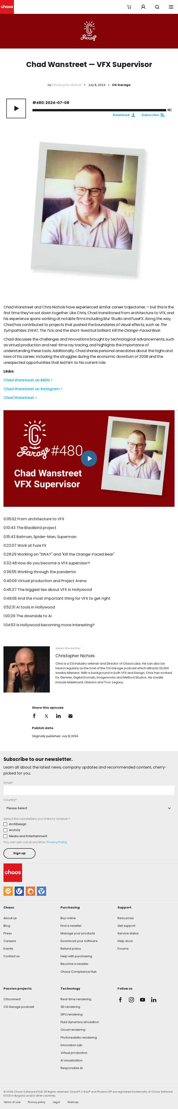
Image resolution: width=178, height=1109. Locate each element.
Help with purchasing (76, 956)
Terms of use (11, 1102)
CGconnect (12, 999)
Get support (126, 926)
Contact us (11, 956)
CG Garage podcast (18, 1007)
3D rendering (70, 1007)
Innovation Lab (71, 1045)
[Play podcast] (16, 108)
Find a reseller (71, 926)
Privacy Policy (57, 842)
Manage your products (77, 933)
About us (10, 918)
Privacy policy (36, 1102)
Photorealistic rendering (78, 1037)
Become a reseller (74, 964)
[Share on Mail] (70, 716)
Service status (128, 933)
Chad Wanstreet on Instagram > (33, 389)
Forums (123, 948)
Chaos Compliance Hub (78, 971)
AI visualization (71, 1060)
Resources (126, 918)
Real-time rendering (75, 999)
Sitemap (72, 1102)
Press (7, 933)
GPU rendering (71, 1014)
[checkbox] (46, 830)
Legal (56, 1102)
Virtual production (73, 1053)
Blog (6, 926)
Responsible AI (71, 1068)
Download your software (79, 941)
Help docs (125, 941)
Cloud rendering (72, 1029)
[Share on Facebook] (34, 716)
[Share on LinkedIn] (58, 716)
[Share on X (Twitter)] (46, 716)
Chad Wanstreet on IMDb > (28, 380)
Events (8, 948)
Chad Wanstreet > (20, 397)
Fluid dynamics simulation (79, 1022)
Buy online (68, 918)
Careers (9, 941)
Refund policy (70, 948)
